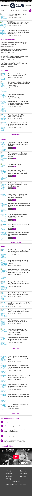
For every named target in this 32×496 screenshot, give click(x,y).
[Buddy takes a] (4, 197)
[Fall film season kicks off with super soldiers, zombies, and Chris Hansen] (4, 126)
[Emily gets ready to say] (4, 331)
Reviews (4, 139)
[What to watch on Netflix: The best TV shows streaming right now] (4, 388)
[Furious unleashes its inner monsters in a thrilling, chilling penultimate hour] (4, 187)
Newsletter (28, 5)
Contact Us (16, 481)
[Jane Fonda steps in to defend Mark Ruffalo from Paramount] (4, 263)
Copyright (23, 476)
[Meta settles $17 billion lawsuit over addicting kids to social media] (4, 341)
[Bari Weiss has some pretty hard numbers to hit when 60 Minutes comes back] (4, 253)
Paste (2, 1)
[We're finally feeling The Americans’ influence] (4, 117)
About (9, 471)
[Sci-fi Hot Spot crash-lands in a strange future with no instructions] (4, 218)
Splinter (20, 1)
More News (15, 348)
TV (8, 10)
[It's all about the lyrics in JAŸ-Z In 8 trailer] (4, 304)
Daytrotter (27, 1)
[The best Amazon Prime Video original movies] (4, 407)
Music (18, 10)
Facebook (9, 476)
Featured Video (7, 446)
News (3, 247)
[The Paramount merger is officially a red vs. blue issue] (4, 322)
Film (12, 10)
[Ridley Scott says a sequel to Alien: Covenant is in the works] (4, 313)
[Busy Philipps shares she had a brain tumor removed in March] (4, 296)
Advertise (9, 474)
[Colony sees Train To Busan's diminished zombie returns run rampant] (4, 146)
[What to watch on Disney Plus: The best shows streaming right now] (4, 369)
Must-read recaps (8, 39)
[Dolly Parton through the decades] (4, 96)
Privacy (8, 479)
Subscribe (6, 5)
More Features (15, 134)
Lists (3, 353)
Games (24, 10)
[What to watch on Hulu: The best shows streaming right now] (4, 378)
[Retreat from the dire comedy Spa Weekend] (4, 227)
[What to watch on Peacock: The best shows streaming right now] (4, 398)
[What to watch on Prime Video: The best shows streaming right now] (4, 360)
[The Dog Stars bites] (4, 165)
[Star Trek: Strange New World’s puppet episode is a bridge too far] (4, 236)
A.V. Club (8, 1)
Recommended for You (10, 418)
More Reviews (16, 242)
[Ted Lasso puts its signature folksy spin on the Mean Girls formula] (4, 156)
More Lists (15, 413)
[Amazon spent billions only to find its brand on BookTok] (4, 76)
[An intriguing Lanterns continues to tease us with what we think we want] (4, 207)
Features (4, 71)
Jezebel (14, 1)
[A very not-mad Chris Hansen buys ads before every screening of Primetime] (4, 285)
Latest (2, 10)
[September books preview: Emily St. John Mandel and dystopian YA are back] (4, 86)
